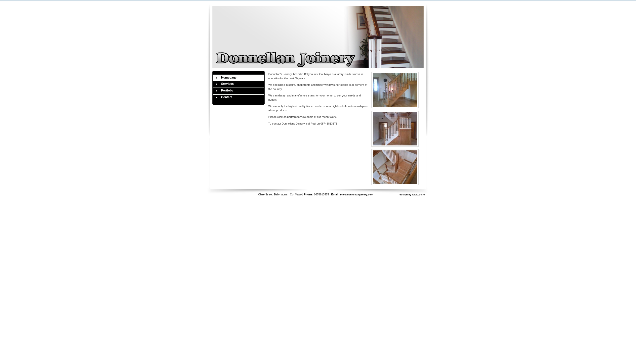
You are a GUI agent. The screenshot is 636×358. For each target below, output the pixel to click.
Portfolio (227, 90)
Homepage (229, 77)
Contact (226, 97)
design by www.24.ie (412, 194)
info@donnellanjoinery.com (356, 194)
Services (227, 84)
